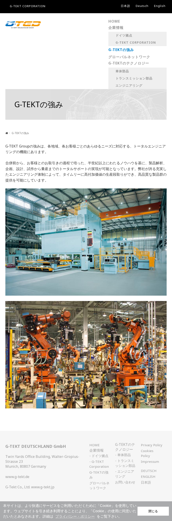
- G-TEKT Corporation (99, 464)
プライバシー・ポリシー (75, 516)
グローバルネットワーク (99, 485)
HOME (94, 445)
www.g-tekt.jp (42, 487)
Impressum (150, 461)
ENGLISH (148, 476)
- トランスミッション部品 (125, 463)
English (160, 6)
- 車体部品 (123, 455)
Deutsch (142, 6)
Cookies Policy (147, 453)
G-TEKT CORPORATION (27, 6)
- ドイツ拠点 (98, 455)
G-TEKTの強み (98, 474)
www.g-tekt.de (17, 476)
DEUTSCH (149, 470)
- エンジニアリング (124, 473)
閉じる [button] (153, 511)
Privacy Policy (151, 445)
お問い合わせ (125, 482)
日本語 (125, 6)
